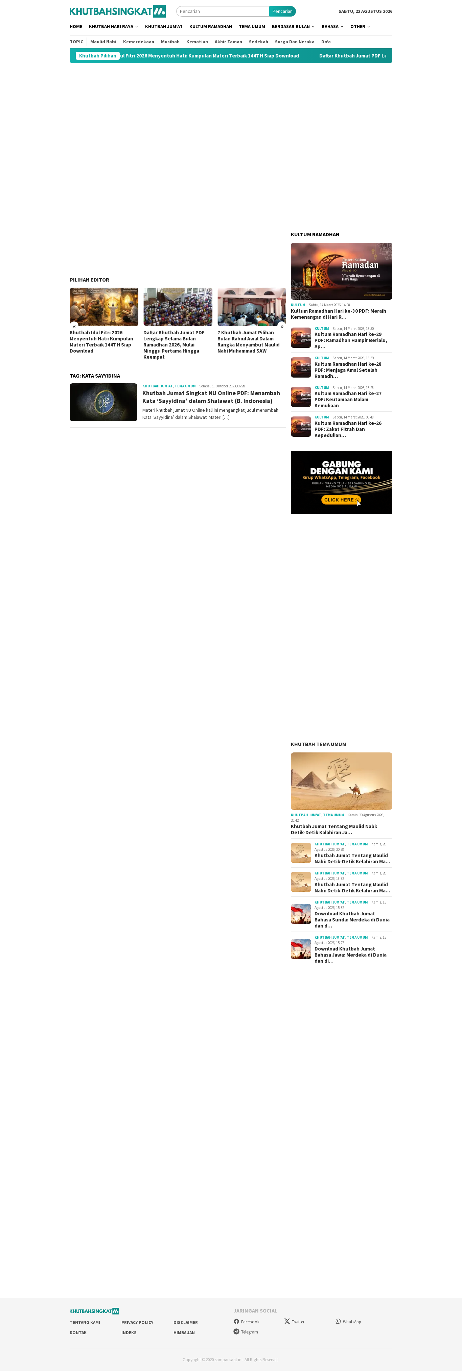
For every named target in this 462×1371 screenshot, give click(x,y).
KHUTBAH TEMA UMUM (318, 744)
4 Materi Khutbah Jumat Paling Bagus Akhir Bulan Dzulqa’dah (245, 339)
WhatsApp (352, 1322)
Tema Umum (185, 386)
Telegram (249, 1332)
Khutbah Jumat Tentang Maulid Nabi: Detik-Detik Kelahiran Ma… (352, 858)
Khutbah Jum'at (157, 386)
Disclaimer (186, 1322)
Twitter (298, 1322)
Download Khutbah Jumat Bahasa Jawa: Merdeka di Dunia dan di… (351, 955)
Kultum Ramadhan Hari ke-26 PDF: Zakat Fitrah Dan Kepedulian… (348, 429)
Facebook (250, 1322)
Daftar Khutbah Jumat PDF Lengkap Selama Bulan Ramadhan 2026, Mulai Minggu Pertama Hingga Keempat (100, 345)
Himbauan (184, 1333)
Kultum (298, 305)
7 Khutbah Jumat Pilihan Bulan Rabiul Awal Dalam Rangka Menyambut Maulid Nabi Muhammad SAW (174, 342)
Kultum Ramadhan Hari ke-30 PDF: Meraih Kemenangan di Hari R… (338, 314)
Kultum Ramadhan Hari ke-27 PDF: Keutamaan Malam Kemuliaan (348, 399)
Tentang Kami (85, 1322)
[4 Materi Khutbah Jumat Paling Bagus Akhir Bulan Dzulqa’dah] (251, 307)
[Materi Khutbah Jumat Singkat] (118, 11)
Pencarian (283, 11)
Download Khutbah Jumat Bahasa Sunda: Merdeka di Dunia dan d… (352, 920)
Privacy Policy (137, 1322)
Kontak (78, 1333)
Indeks (129, 1333)
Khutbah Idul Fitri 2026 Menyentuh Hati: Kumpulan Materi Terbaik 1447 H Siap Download (153, 56)
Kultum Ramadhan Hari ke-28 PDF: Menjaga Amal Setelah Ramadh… (348, 370)
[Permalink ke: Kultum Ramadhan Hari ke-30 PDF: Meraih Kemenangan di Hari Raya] (341, 271)
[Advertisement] (231, 116)
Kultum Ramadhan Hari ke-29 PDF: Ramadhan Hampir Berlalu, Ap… (351, 340)
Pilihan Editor (89, 279)
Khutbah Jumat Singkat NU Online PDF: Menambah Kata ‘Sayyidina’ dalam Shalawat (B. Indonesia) (211, 397)
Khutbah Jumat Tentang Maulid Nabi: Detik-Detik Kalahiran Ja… (334, 829)
